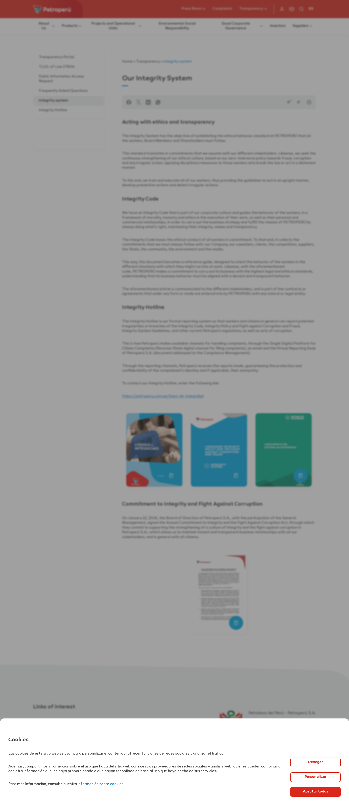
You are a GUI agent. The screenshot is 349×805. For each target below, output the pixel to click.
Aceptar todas (315, 791)
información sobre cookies (100, 784)
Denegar (315, 762)
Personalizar (315, 777)
